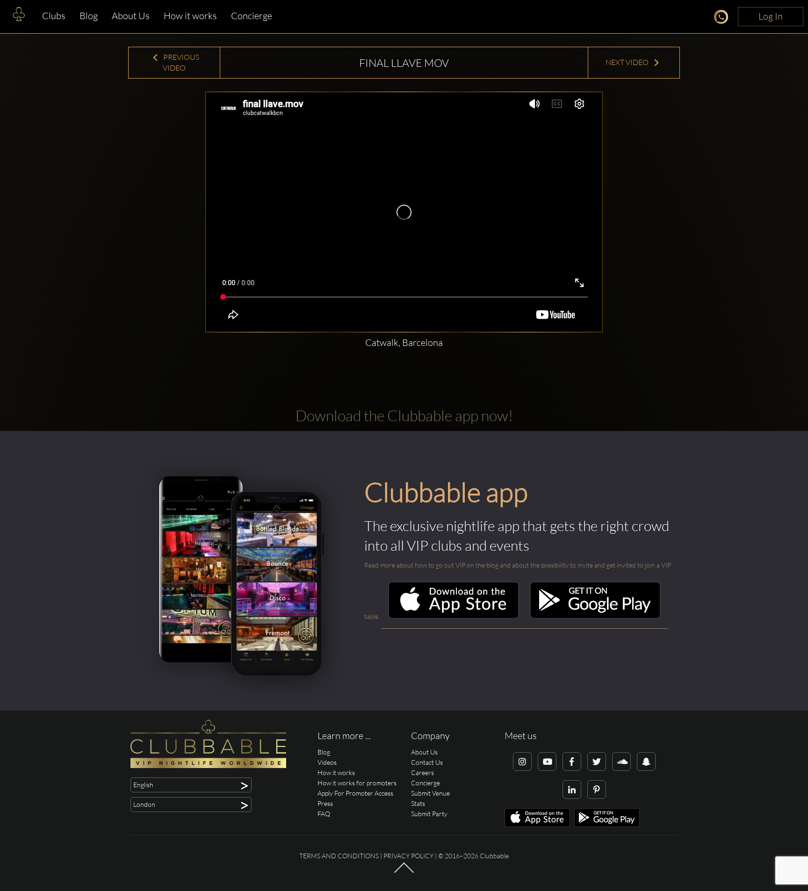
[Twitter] (596, 761)
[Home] (18, 16)
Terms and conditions (339, 856)
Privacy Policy (408, 856)
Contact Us (427, 762)
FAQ (323, 814)
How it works (190, 16)
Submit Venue (430, 793)
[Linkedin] (572, 789)
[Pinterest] (596, 789)
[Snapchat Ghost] (646, 761)
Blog (88, 16)
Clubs (53, 16)
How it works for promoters (357, 783)
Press (325, 803)
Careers (422, 772)
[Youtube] (547, 761)
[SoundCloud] (621, 761)
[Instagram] (522, 761)
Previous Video (180, 62)
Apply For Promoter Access (355, 793)
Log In (770, 16)
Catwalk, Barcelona (404, 342)
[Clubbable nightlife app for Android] (595, 616)
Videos (327, 762)
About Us (131, 16)
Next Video (628, 62)
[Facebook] (572, 761)
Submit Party (429, 814)
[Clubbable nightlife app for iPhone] (453, 616)
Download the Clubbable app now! (404, 415)
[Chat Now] (723, 18)
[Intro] (404, 872)
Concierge (251, 16)
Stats (418, 803)
